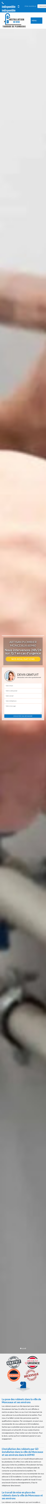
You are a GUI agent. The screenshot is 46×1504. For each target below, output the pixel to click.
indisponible (8, 6)
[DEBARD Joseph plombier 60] (14, 20)
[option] (23, 752)
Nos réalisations (23, 659)
